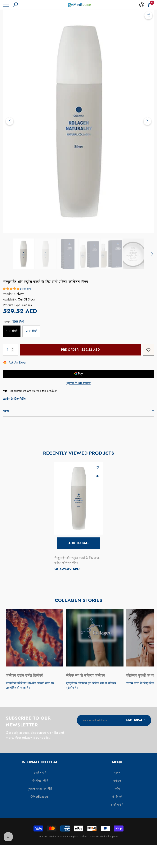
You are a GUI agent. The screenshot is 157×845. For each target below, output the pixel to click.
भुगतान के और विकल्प (78, 383)
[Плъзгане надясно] (147, 121)
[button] (15, 5)
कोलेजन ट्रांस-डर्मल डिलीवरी (24, 675)
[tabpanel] (78, 517)
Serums (27, 305)
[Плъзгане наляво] (9, 121)
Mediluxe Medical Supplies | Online (68, 836)
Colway (19, 294)
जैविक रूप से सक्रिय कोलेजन (85, 675)
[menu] (6, 5)
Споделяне (148, 15)
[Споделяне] (148, 15)
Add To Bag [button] (78, 543)
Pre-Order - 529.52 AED (80, 349)
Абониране (135, 720)
